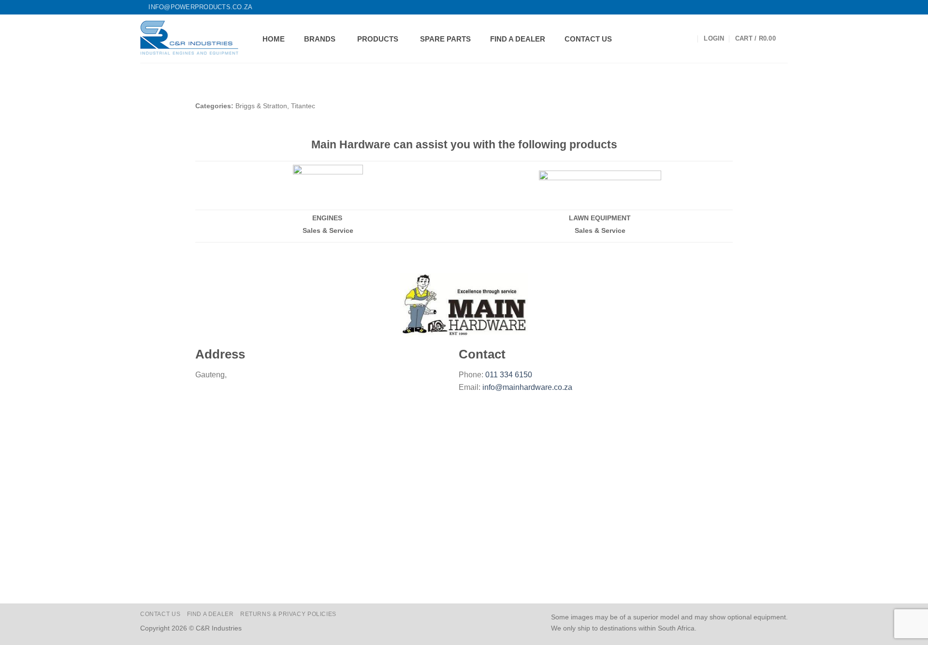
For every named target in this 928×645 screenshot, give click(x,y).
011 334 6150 (508, 375)
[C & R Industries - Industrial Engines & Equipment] (189, 38)
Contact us (160, 614)
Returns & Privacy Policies (288, 614)
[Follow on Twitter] (765, 7)
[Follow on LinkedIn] (774, 7)
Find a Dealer (210, 614)
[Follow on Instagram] (755, 7)
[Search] (689, 38)
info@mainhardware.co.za (527, 387)
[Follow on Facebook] (746, 7)
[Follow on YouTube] (783, 7)
